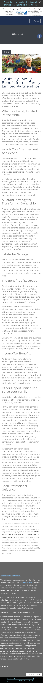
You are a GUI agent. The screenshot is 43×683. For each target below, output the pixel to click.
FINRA (25, 582)
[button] (35, 21)
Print (6, 52)
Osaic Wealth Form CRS (10, 576)
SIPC (31, 582)
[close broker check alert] (40, 2)
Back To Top (33, 674)
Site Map (4, 666)
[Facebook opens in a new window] (39, 37)
